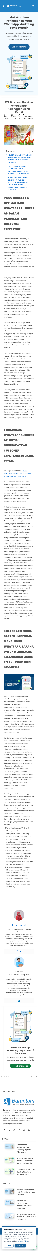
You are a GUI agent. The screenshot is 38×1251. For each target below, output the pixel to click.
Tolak (9, 1246)
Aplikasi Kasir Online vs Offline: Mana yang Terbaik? (26, 1192)
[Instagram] (17, 951)
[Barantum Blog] (14, 6)
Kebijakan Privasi (22, 1241)
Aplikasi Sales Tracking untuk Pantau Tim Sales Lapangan (24, 1204)
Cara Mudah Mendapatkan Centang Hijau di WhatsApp (24, 1148)
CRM (25, 116)
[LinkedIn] (19, 1001)
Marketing (30, 118)
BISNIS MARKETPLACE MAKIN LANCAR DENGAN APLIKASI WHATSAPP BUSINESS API (17, 473)
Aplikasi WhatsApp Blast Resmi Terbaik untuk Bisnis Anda (25, 1160)
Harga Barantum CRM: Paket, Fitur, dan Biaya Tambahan (26, 1217)
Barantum (7, 1110)
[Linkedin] (20, 951)
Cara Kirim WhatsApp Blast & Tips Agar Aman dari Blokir (26, 1172)
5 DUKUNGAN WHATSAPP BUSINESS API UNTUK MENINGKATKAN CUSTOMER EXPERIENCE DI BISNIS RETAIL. (18, 170)
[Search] (33, 6)
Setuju (20, 1246)
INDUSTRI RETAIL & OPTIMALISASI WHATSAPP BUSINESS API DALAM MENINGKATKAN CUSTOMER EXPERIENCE (20, 158)
